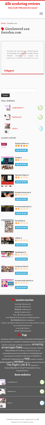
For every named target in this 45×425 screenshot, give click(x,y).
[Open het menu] (41, 14)
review (19, 362)
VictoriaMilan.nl (30, 320)
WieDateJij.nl (16, 117)
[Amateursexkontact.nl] (7, 208)
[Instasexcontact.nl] (7, 268)
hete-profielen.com (25, 353)
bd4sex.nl (13, 339)
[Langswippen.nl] (7, 108)
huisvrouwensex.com (10, 356)
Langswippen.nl (17, 108)
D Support (9, 70)
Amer (7, 317)
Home (3, 23)
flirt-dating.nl (33, 348)
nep (27, 358)
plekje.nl (41, 359)
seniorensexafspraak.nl (38, 362)
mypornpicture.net (18, 359)
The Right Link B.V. (25, 312)
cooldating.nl (33, 342)
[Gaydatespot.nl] (7, 254)
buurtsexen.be (30, 339)
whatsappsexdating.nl (22, 370)
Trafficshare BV (26, 304)
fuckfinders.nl (22, 350)
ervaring (37, 344)
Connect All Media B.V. (6, 342)
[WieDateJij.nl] (7, 117)
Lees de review (21, 150)
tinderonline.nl (35, 365)
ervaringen (9, 347)
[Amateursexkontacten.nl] (7, 283)
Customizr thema (28, 422)
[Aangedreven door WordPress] (38, 419)
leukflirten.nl (19, 356)
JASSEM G (17, 331)
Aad (16, 312)
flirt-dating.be (26, 348)
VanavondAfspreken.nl (11, 368)
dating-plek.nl (13, 345)
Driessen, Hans (5, 323)
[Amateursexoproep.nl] (7, 194)
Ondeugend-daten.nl (26, 315)
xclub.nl (15, 128)
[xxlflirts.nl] (7, 240)
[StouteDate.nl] (7, 226)
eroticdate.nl (20, 345)
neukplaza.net (34, 359)
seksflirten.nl (27, 362)
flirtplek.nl (41, 348)
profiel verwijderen (7, 362)
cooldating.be (26, 342)
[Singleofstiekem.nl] (4, 145)
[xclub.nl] (7, 128)
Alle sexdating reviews (22, 3)
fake (19, 347)
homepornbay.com (36, 353)
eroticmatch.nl (28, 345)
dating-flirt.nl (5, 345)
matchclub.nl (37, 356)
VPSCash (38, 368)
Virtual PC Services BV (27, 368)
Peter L (15, 315)
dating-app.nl (41, 342)
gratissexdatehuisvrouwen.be (11, 353)
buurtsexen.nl (39, 339)
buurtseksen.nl (20, 339)
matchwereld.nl (7, 359)
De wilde (18, 328)
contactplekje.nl (18, 342)
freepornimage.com (11, 350)
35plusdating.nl (5, 339)
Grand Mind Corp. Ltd (33, 350)
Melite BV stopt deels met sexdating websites (26, 317)
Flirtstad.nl (27, 328)
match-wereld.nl (27, 356)
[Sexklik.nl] (7, 163)
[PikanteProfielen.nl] (7, 180)
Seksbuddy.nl (27, 331)
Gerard (17, 304)
